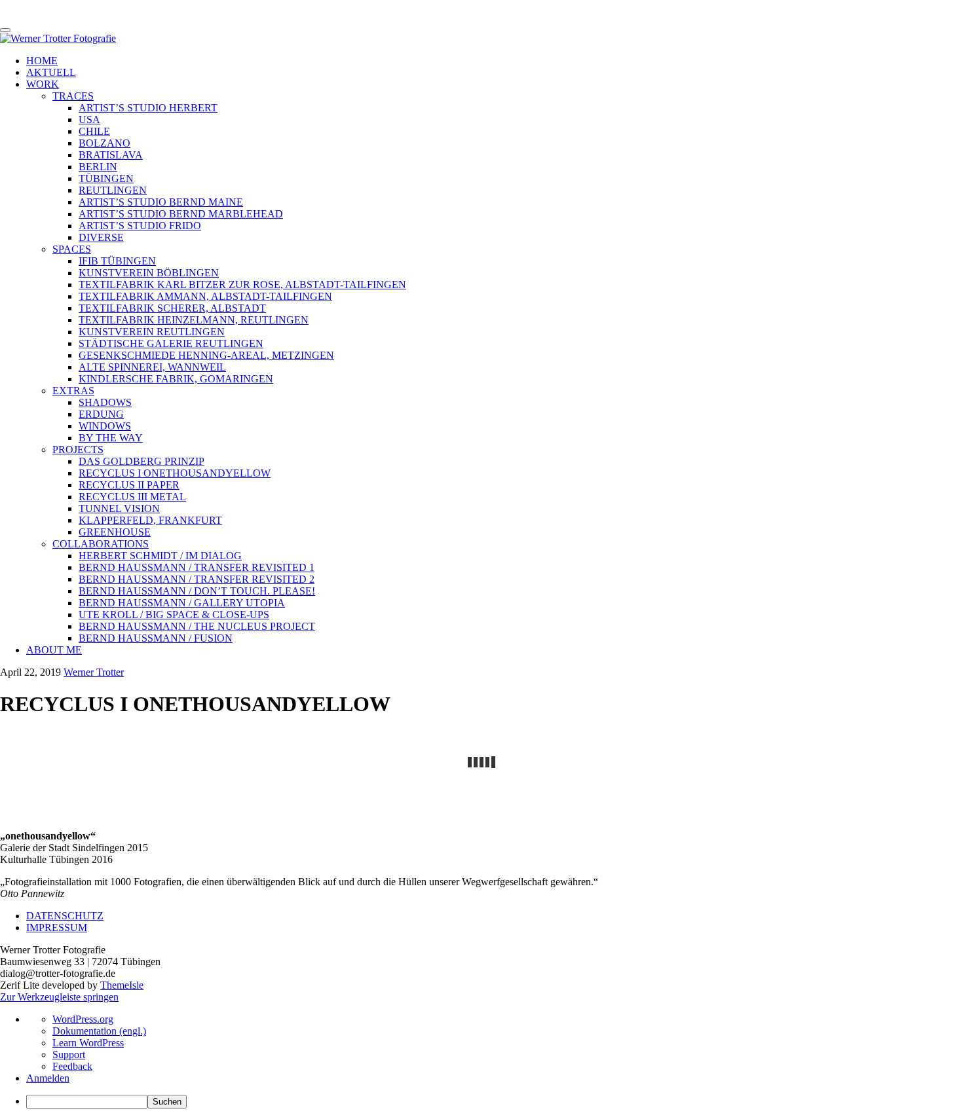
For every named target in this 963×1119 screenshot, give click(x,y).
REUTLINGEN (113, 190)
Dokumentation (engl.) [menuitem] (99, 1030)
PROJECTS (78, 449)
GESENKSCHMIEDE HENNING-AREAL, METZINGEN (206, 355)
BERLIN (98, 166)
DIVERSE (101, 237)
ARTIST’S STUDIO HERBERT (148, 107)
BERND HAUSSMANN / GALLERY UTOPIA (182, 602)
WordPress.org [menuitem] (82, 1019)
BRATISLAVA (111, 154)
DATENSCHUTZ (65, 915)
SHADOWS (105, 402)
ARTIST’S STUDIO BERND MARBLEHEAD (181, 213)
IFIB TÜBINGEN (117, 260)
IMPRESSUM (56, 927)
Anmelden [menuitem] (47, 1078)
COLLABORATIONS (100, 543)
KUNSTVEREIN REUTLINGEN (152, 331)
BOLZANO (104, 143)
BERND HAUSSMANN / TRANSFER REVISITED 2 (196, 579)
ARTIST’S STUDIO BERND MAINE (161, 202)
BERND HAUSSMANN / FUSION (156, 638)
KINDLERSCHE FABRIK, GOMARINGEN (176, 378)
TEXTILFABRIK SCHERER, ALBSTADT (172, 308)
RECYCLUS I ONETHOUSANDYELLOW (175, 473)
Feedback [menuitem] (72, 1066)
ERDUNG (101, 414)
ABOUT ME (54, 649)
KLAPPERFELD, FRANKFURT (150, 520)
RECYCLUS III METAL (132, 496)
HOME (42, 60)
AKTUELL (51, 72)
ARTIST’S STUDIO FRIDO (140, 225)
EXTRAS (73, 390)
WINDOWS (105, 425)
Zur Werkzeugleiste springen (59, 996)
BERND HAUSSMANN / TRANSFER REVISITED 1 (196, 567)
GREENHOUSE (115, 532)
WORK (42, 84)
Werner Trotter (94, 672)
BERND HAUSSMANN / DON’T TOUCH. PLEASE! (197, 590)
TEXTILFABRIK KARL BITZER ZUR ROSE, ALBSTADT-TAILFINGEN (242, 284)
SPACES (71, 249)
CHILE (94, 131)
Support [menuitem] (68, 1054)
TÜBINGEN (106, 178)
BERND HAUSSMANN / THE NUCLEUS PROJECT (197, 626)
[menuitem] (494, 1102)
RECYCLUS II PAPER (129, 484)
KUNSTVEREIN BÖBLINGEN (149, 272)
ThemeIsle (121, 985)
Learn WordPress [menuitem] (88, 1042)
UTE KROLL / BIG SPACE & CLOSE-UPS (174, 614)
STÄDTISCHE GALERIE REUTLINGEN (171, 343)
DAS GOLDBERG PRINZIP (141, 461)
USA (89, 119)
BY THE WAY (111, 437)
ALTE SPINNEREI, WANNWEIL (152, 367)
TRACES (73, 95)
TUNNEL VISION (119, 508)
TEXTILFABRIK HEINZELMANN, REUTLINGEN (194, 319)
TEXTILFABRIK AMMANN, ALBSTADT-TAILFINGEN (205, 296)
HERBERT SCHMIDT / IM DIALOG (160, 555)
